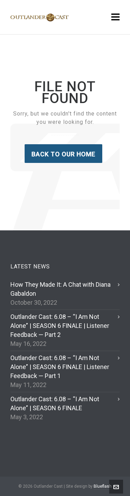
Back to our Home (63, 154)
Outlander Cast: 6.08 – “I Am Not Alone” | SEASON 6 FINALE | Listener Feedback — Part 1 (59, 366)
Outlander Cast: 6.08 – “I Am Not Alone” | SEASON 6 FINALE (54, 403)
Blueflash (103, 486)
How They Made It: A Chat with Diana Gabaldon (60, 289)
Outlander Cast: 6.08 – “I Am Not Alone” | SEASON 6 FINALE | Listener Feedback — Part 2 (59, 325)
